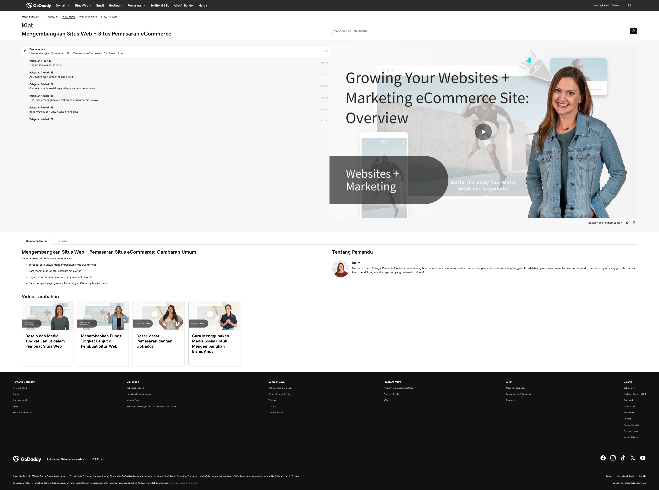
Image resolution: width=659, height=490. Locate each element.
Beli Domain (629, 388)
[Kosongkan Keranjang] (629, 5)
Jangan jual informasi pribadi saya (629, 483)
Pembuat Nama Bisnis (279, 394)
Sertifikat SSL (159, 5)
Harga (203, 5)
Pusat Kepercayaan (22, 412)
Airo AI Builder (184, 5)
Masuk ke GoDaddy (515, 388)
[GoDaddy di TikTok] (623, 460)
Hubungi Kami (88, 16)
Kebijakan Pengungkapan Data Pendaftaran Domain (151, 406)
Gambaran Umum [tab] (37, 241)
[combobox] (480, 30)
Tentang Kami (20, 388)
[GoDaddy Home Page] (27, 459)
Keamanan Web (631, 425)
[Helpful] (627, 222)
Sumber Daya (133, 400)
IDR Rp (96, 459)
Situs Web (628, 400)
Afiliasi (387, 400)
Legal (15, 406)
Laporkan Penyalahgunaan (139, 394)
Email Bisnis (629, 406)
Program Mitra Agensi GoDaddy (399, 388)
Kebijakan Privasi (625, 476)
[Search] (633, 31)
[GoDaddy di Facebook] (603, 460)
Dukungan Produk (135, 388)
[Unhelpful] (634, 222)
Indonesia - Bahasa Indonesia (64, 459)
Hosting (627, 419)
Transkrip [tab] (61, 241)
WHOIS (272, 406)
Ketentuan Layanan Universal (183, 483)
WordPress (629, 412)
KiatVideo (68, 16)
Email (100, 5)
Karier (16, 394)
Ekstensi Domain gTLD (635, 394)
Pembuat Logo (631, 431)
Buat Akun (511, 400)
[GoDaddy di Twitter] (633, 460)
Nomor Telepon (631, 437)
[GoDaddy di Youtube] (643, 460)
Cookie (642, 476)
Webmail (272, 400)
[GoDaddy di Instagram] (613, 460)
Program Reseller (392, 394)
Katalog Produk (276, 412)
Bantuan (53, 16)
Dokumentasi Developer (280, 388)
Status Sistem (109, 16)
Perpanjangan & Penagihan (519, 394)
